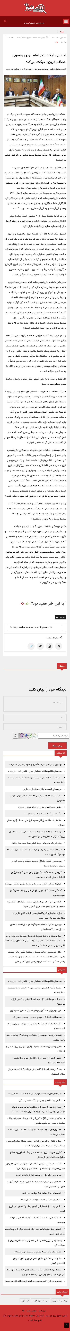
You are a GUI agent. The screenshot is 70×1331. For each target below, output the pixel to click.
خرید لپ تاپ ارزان (60, 1300)
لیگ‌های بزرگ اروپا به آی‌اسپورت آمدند (43, 814)
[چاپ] (56, 42)
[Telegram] (58, 646)
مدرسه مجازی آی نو (40, 1300)
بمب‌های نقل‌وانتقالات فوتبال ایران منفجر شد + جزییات (35, 771)
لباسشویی (25, 1300)
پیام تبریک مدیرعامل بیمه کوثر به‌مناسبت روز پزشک (37, 843)
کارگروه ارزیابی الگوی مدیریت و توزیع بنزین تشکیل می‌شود (33, 884)
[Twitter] (40, 646)
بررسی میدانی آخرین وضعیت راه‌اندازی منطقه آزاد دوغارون (33, 1281)
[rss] (23, 1310)
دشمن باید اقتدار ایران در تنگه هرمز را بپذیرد (40, 807)
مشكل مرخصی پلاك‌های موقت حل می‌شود (41, 1200)
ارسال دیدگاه (57, 745)
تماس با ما (31, 1311)
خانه (62, 32)
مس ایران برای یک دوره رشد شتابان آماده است (39, 1175)
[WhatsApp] (49, 646)
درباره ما (42, 1311)
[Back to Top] (66, 1325)
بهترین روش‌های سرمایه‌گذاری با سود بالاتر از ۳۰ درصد (35, 764)
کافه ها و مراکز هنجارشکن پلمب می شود (42, 1193)
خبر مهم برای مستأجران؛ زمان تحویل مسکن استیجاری (36, 1010)
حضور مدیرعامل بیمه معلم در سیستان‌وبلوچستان (38, 1252)
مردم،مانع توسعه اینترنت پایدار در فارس (42, 789)
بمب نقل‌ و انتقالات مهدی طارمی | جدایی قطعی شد (37, 1017)
